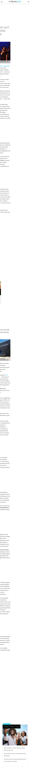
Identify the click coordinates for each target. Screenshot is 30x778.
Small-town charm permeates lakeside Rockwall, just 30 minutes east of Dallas (15, 760)
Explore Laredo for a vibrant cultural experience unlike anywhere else (14, 749)
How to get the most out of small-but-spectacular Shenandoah (15, 754)
